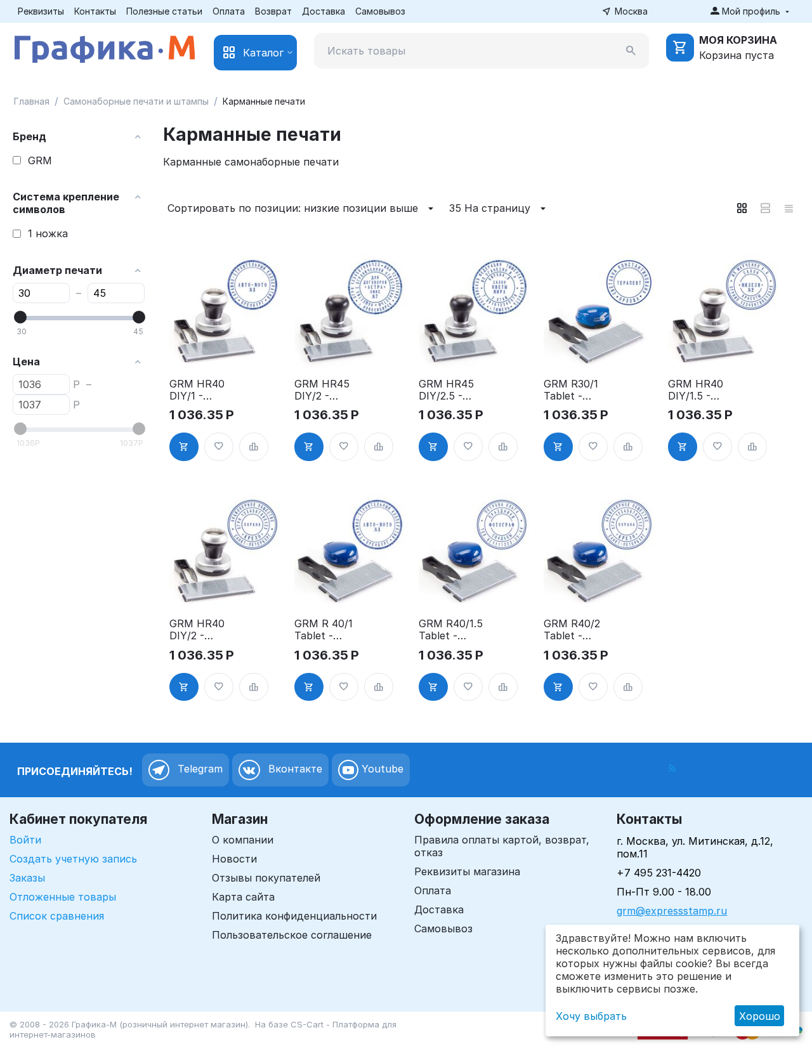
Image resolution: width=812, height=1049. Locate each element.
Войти (25, 839)
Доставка (323, 11)
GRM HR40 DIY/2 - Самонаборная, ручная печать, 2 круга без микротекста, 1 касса (201, 630)
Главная (31, 101)
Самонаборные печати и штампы (136, 101)
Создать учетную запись (73, 858)
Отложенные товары (63, 896)
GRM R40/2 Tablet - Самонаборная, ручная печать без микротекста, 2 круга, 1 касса (575, 630)
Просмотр (227, 350)
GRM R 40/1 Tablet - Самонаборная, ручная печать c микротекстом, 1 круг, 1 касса (326, 630)
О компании (242, 839)
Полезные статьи (164, 11)
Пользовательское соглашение (292, 934)
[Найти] (631, 51)
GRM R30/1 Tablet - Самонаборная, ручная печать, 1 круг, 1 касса (576, 390)
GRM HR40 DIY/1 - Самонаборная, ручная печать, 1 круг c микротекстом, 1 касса (201, 390)
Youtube (380, 769)
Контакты (95, 11)
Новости (234, 858)
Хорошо (759, 1016)
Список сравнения (57, 915)
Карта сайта (243, 896)
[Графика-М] (105, 47)
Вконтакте (293, 769)
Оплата (229, 11)
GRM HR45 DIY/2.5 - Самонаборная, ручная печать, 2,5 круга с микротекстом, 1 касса (450, 390)
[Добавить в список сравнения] (253, 447)
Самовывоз (380, 11)
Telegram (198, 769)
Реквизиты (41, 11)
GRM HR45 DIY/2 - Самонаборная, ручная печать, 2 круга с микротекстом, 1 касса (326, 390)
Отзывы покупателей (266, 877)
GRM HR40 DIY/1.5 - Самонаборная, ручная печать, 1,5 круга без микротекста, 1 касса (699, 390)
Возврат (273, 11)
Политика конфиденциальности (294, 915)
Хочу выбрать (591, 1016)
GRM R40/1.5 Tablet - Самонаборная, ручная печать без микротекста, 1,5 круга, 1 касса (451, 630)
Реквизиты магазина (467, 871)
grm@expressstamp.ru (672, 910)
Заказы (27, 877)
